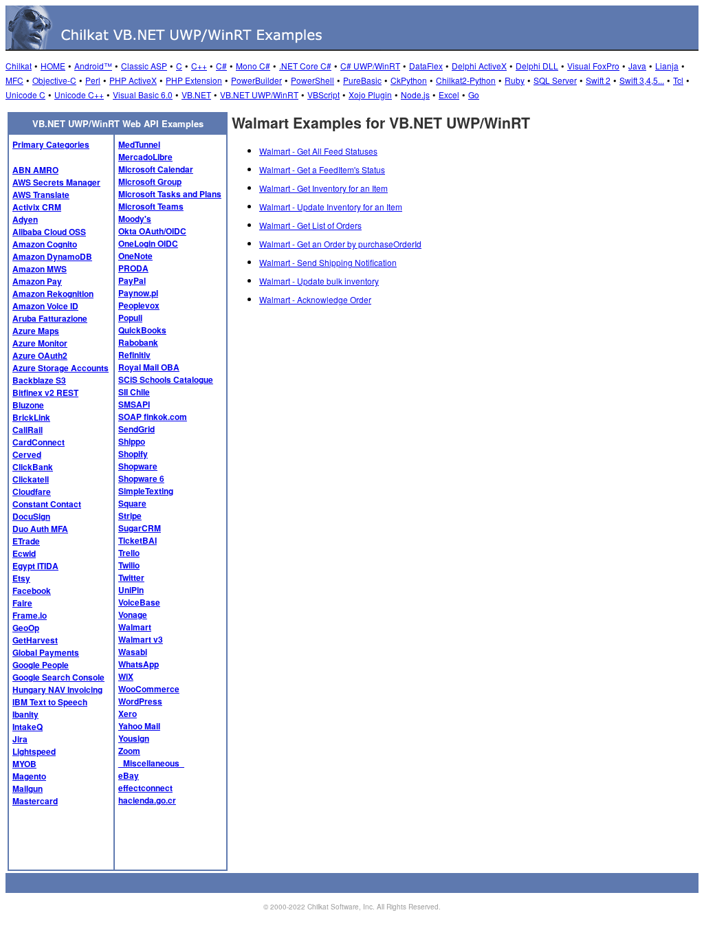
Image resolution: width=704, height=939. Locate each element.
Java (637, 65)
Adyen (25, 219)
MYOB (24, 764)
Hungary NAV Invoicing (57, 689)
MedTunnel (139, 144)
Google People (40, 665)
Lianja (667, 65)
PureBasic (362, 80)
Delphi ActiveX (479, 65)
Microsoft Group (150, 181)
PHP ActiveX (133, 80)
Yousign (133, 738)
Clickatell (30, 479)
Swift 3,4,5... (641, 80)
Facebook (31, 590)
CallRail (27, 429)
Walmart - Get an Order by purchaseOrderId (340, 244)
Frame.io (29, 615)
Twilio (129, 565)
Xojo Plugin (370, 94)
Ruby (515, 80)
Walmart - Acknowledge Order (315, 299)
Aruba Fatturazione (49, 318)
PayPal (132, 280)
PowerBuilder (256, 80)
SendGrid (136, 429)
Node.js (415, 94)
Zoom (129, 750)
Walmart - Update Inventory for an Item (330, 206)
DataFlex (426, 65)
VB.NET (196, 94)
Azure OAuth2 (39, 355)
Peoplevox (139, 305)
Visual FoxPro (593, 65)
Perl (92, 80)
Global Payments (45, 652)
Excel (449, 94)
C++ (199, 65)
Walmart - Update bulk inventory (319, 281)
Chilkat (19, 65)
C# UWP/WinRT (370, 65)
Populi (130, 317)
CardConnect (38, 442)
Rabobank (138, 342)
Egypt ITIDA (35, 566)
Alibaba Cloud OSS (49, 231)
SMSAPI (134, 404)
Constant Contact (46, 504)
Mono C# (253, 65)
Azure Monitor (39, 343)
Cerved (26, 454)
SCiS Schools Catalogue (165, 379)
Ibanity (25, 714)
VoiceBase (139, 602)
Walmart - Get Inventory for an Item (323, 188)
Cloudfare (31, 491)
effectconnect (145, 788)
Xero (127, 713)
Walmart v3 (140, 639)
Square (132, 503)
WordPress (140, 701)
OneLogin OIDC (148, 243)
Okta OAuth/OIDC (152, 231)
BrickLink (31, 417)
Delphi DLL (537, 65)
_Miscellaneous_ (151, 763)
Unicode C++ (79, 94)
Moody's (134, 218)
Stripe (130, 515)
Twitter (131, 577)
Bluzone (28, 405)
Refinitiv (134, 355)
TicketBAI (137, 540)
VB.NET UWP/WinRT (259, 94)
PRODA (133, 268)
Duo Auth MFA (40, 528)
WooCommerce (148, 689)
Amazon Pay (37, 281)
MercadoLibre (145, 157)
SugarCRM (139, 528)
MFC (14, 80)
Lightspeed (34, 751)
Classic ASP (144, 65)
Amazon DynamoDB (52, 256)
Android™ (93, 65)
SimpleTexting (145, 491)
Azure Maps (35, 330)
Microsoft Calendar (155, 169)
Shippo (131, 441)
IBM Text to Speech (49, 702)
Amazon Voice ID (45, 306)
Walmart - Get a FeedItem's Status (322, 169)
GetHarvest (35, 640)
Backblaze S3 (39, 380)
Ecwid (24, 553)
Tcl (678, 80)
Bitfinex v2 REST (45, 392)
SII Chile (134, 392)
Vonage (132, 614)
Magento (29, 776)
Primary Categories (50, 144)
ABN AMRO (35, 170)
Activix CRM (36, 207)
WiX (125, 676)
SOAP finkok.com (152, 416)
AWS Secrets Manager (56, 182)
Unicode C (25, 94)
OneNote (135, 256)
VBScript (323, 94)
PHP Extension (194, 80)
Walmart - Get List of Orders (310, 225)
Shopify (133, 454)
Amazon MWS (39, 269)
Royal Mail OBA (148, 367)
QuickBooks (142, 330)
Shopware (137, 466)
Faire (22, 603)
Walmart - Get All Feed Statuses (318, 151)
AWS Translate (40, 194)
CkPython (408, 80)
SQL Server (555, 80)
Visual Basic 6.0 (143, 94)
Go (473, 94)
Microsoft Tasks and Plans (169, 194)
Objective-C (54, 80)
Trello (129, 552)
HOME (53, 65)
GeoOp (25, 627)
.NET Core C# (305, 65)
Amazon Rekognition (53, 293)
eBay (128, 775)
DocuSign (31, 516)
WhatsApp (138, 664)
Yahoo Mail (139, 726)
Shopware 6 (141, 478)
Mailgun (27, 788)
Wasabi (132, 651)
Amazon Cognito (44, 244)
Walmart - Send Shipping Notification (328, 262)
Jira (20, 739)
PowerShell (312, 80)
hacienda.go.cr (147, 800)
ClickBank (32, 467)
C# (221, 65)
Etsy (21, 578)
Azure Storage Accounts (60, 368)
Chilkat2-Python (466, 80)
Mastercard (35, 801)
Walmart (134, 627)
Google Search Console (58, 677)
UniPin (131, 590)
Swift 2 (598, 80)
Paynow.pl (138, 293)
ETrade (26, 541)
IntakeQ (27, 726)
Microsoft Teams (151, 206)
